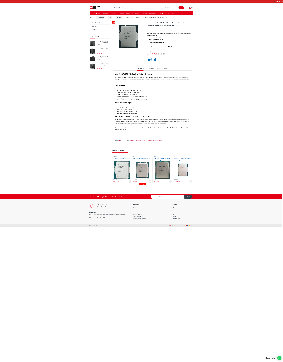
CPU (110, 19)
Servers (127, 14)
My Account (190, 4)
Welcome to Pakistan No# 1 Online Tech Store (99, 4)
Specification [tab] (150, 70)
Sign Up (188, 198)
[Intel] (152, 61)
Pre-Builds (114, 14)
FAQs (134, 211)
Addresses (175, 211)
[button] (143, 23)
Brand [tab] (158, 70)
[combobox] (137, 9)
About (134, 209)
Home (91, 19)
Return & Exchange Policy (138, 218)
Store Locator (176, 4)
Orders (174, 213)
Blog (173, 14)
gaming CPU (138, 142)
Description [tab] (140, 70)
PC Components (96, 14)
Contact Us (135, 213)
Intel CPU (119, 19)
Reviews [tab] (166, 70)
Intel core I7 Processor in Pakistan (149, 142)
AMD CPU (94, 28)
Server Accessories (135, 14)
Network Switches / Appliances (149, 14)
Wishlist (174, 218)
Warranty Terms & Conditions (139, 220)
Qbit (91, 227)
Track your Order (176, 220)
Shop (183, 4)
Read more (150, 183)
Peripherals (105, 14)
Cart (173, 216)
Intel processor (159, 142)
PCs (168, 14)
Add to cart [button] (130, 183)
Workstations (121, 14)
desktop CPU (132, 142)
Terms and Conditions (137, 216)
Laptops (161, 14)
